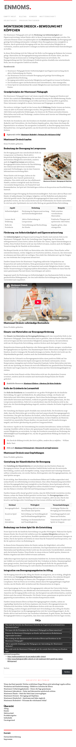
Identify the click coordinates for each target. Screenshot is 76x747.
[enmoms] (38, 7)
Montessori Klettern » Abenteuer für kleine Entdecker (42, 383)
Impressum (8, 739)
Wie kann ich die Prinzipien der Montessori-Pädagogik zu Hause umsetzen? (33, 630)
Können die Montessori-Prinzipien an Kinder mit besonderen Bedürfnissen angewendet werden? (33, 634)
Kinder (33, 16)
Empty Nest (10, 16)
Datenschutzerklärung (12, 737)
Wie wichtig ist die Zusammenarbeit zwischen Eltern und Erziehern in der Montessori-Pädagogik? (33, 639)
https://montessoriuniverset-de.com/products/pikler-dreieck (27, 657)
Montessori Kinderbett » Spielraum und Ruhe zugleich (24, 698)
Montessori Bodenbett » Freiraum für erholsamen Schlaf (40, 135)
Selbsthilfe (10, 20)
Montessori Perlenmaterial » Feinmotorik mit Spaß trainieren (36, 448)
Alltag (23, 16)
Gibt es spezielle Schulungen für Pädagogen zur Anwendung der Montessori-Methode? (34, 645)
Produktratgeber (29, 20)
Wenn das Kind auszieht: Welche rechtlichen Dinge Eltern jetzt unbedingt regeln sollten (37, 684)
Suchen (6, 668)
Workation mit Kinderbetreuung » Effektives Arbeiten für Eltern (28, 686)
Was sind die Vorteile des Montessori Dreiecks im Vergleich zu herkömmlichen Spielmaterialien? (35, 626)
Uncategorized (9, 720)
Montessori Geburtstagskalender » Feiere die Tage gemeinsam (27, 689)
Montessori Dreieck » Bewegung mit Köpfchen (21, 696)
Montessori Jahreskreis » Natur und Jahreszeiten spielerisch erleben (29, 691)
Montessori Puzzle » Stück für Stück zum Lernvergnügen (25, 694)
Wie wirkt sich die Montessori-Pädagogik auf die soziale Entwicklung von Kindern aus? (36, 650)
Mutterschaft (48, 16)
